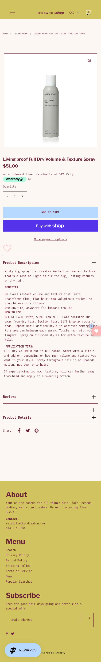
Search (11, 550)
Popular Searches (19, 581)
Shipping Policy (18, 566)
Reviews (9, 397)
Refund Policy (16, 560)
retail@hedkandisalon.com (25, 523)
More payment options (50, 239)
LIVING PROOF (21, 33)
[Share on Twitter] (27, 430)
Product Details (17, 417)
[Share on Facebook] (19, 430)
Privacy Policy (17, 555)
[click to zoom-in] (89, 61)
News (9, 576)
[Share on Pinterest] (36, 430)
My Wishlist (96, 331)
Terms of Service (19, 571)
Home (5, 33)
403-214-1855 (16, 528)
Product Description (21, 263)
